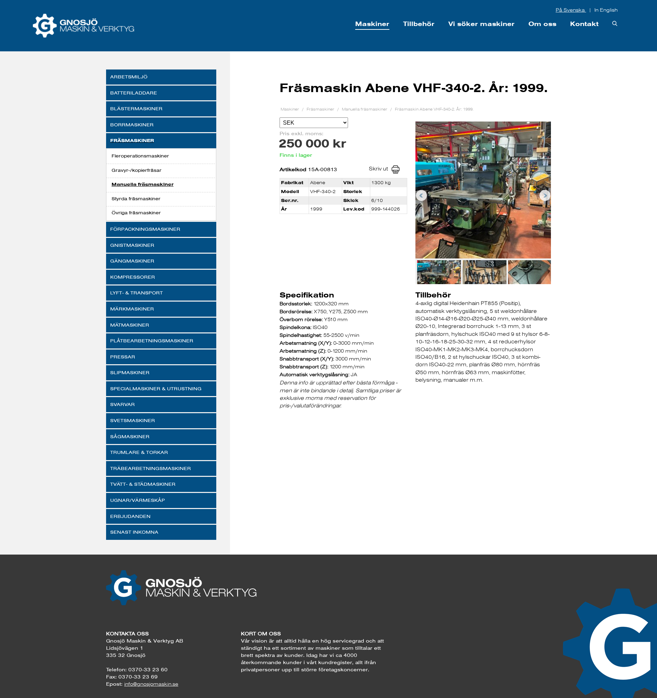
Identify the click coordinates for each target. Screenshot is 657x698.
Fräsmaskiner (132, 140)
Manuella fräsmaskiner (142, 184)
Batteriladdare (133, 93)
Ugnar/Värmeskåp (137, 500)
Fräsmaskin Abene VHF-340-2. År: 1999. (434, 109)
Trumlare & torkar (139, 452)
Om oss (542, 23)
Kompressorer (132, 277)
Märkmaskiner (132, 309)
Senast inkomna (134, 532)
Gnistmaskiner (132, 245)
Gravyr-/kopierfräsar (137, 170)
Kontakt (584, 23)
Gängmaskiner (132, 261)
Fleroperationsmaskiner (140, 155)
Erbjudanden (130, 516)
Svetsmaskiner (132, 420)
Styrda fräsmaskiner (136, 198)
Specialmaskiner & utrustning (156, 388)
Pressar (122, 356)
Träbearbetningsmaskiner (150, 468)
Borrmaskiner (132, 124)
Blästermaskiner (136, 108)
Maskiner (372, 23)
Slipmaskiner (130, 372)
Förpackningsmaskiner (145, 229)
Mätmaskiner (129, 325)
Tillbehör (419, 23)
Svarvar (122, 404)
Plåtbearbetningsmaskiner (151, 340)
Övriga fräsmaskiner (136, 212)
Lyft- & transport (136, 292)
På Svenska (571, 10)
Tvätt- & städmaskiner (143, 484)
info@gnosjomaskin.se (151, 684)
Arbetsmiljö (128, 76)
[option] (483, 190)
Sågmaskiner (130, 436)
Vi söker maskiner (481, 23)
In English (606, 10)
